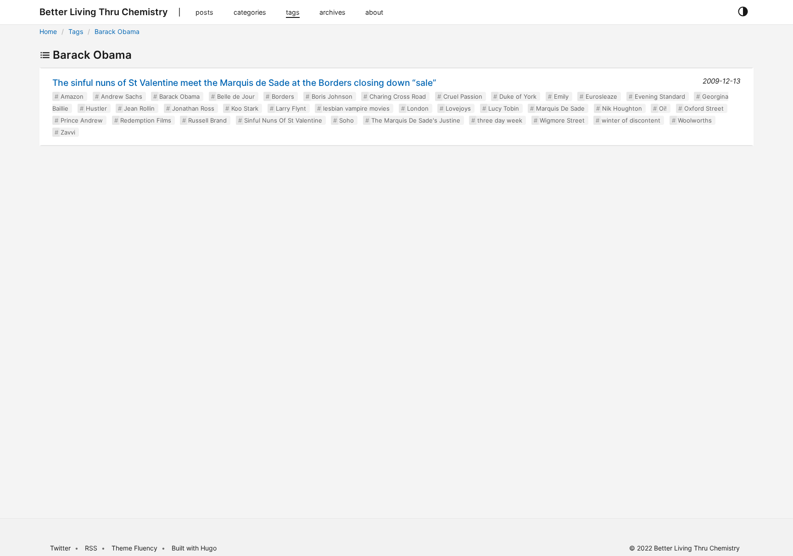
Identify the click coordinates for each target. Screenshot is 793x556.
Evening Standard (660, 96)
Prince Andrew (82, 120)
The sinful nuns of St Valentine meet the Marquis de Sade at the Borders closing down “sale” (244, 82)
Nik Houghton (622, 108)
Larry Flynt (291, 108)
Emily (561, 96)
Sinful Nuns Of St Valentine (283, 120)
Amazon (72, 96)
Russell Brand (207, 120)
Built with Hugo (194, 548)
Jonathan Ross (193, 108)
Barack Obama (117, 31)
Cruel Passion (462, 96)
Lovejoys (458, 108)
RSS (91, 548)
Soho (346, 120)
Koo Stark (244, 108)
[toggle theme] (743, 12)
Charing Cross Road (397, 96)
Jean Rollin (139, 108)
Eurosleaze (601, 96)
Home (48, 31)
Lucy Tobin (503, 108)
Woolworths (695, 120)
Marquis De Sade (560, 108)
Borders (283, 96)
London (418, 108)
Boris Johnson (332, 96)
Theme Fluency (135, 548)
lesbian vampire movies (356, 108)
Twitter (60, 548)
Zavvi (68, 132)
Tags (75, 31)
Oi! (663, 108)
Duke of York (517, 96)
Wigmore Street (562, 120)
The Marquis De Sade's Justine (415, 120)
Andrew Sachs (121, 96)
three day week (499, 120)
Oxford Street (704, 108)
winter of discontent (631, 120)
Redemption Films (145, 120)
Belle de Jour (236, 96)
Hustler (96, 108)
